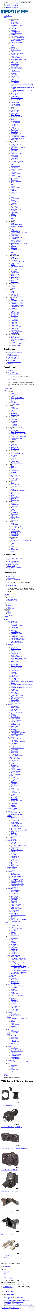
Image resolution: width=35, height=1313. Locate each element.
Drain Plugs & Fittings (17, 25)
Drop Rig (13, 444)
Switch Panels (14, 132)
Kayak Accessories (16, 486)
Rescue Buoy (14, 279)
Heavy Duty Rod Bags (17, 527)
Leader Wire (14, 435)
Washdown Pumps (16, 40)
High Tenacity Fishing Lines (22, 967)
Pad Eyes (13, 203)
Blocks (13, 186)
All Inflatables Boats (16, 224)
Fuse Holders (14, 125)
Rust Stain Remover (16, 68)
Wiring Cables (15, 139)
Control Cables (15, 81)
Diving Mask (14, 408)
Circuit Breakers (15, 121)
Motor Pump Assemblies (17, 305)
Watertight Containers (17, 296)
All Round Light (15, 231)
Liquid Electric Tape (16, 61)
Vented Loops (14, 308)
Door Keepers (14, 192)
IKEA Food (10, 363)
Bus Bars (13, 119)
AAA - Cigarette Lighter (7, 1255)
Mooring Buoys (15, 274)
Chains (13, 342)
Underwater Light (15, 425)
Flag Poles (13, 172)
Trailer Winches (15, 330)
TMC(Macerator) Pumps (17, 39)
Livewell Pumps (15, 31)
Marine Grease (15, 62)
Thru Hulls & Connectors (18, 37)
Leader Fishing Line (19, 969)
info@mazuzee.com (15, 5)
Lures (9, 1017)
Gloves (13, 401)
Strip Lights (14, 248)
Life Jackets (14, 269)
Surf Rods (13, 518)
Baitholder (13, 469)
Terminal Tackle (11, 1060)
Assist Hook (14, 467)
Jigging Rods (14, 514)
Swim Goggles (15, 415)
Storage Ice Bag (15, 534)
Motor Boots (14, 93)
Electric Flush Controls (17, 300)
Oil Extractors (14, 155)
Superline (13, 439)
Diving (9, 936)
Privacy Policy (8, 1278)
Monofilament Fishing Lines (18, 436)
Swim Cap (14, 413)
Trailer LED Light (16, 326)
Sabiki (12, 495)
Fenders (13, 265)
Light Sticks (14, 422)
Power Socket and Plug (7, 1213)
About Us (10, 597)
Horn (12, 127)
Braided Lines (14, 430)
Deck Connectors (15, 122)
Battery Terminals (15, 115)
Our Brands (7, 602)
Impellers (13, 30)
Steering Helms (15, 102)
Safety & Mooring (12, 840)
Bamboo (13, 546)
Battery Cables (15, 112)
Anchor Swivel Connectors (18, 339)
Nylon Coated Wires (19, 963)
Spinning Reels (15, 504)
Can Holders (14, 167)
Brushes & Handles (16, 50)
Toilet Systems (11, 877)
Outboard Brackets (16, 96)
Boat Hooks (14, 260)
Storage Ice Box (15, 535)
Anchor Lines (14, 258)
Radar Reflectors (15, 277)
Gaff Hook (14, 455)
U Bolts (13, 214)
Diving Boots (14, 395)
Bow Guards (14, 314)
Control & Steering (12, 676)
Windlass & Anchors (13, 912)
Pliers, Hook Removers (17, 463)
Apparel (9, 924)
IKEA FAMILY (11, 379)
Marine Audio (14, 130)
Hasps (12, 197)
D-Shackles (14, 190)
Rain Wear (14, 402)
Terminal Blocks (15, 135)
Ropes (12, 280)
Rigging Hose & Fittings (17, 99)
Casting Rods (14, 512)
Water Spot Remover (16, 76)
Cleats (12, 189)
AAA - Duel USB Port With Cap (9, 1170)
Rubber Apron (15, 404)
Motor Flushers (15, 95)
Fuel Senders (14, 149)
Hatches (13, 220)
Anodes (13, 47)
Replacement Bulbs (16, 245)
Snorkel (13, 412)
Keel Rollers (14, 319)
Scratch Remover (15, 71)
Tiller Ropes (14, 322)
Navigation (10, 837)
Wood (12, 551)
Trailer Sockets (15, 328)
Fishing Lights (11, 946)
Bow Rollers (14, 316)
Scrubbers (13, 73)
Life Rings (14, 271)
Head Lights (14, 421)
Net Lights (14, 424)
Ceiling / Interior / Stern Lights (19, 232)
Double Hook (14, 470)
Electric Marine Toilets (17, 302)
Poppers (13, 493)
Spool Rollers (14, 320)
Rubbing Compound (16, 67)
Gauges (13, 152)
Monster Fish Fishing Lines (21, 970)
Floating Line (14, 268)
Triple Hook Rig (15, 449)
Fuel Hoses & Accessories (18, 147)
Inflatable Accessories (17, 226)
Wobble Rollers (15, 333)
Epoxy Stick (14, 56)
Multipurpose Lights (16, 240)
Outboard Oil (14, 156)
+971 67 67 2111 (7, 1287)
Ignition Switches (15, 129)
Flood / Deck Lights (16, 237)
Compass (13, 254)
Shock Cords (14, 282)
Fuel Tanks (14, 150)
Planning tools (11, 360)
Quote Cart (14, 7)
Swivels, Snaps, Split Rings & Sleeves (21, 540)
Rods (8, 1034)
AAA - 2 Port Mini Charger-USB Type (11, 1127)
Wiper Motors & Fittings (17, 138)
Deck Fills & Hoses (16, 144)
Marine (6, 16)
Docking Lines (15, 263)
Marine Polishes (15, 64)
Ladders (13, 175)
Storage (9, 871)
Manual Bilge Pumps (16, 33)
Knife (12, 459)
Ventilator (13, 215)
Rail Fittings (14, 204)
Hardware (10, 775)
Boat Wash (14, 48)
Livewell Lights (15, 238)
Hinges (13, 200)
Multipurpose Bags (16, 531)
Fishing (6, 388)
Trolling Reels (14, 506)
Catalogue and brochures (14, 362)
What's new (10, 370)
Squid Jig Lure (15, 497)
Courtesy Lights (15, 234)
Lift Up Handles (15, 201)
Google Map (10, 1294)
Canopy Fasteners (15, 187)
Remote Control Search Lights (19, 243)
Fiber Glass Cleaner (16, 57)
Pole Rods (13, 515)
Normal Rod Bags (16, 532)
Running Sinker (15, 446)
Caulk (12, 51)
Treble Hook (14, 478)
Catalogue (7, 604)
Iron (12, 548)
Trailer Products (11, 888)
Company (6, 594)
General (13, 456)
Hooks (9, 997)
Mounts (13, 286)
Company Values (12, 600)
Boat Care (10, 644)
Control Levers (15, 82)
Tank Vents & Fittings (17, 161)
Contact (6, 616)
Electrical (9, 704)
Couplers (13, 317)
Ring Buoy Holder (16, 178)
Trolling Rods (14, 520)
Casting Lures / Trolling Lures (19, 490)
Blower (13, 118)
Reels (8, 1029)
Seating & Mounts (12, 867)
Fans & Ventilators (16, 124)
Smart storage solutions (13, 374)
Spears (9, 1063)
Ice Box (13, 292)
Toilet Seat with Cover (17, 306)
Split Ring (13, 476)
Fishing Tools (11, 984)
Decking (13, 170)
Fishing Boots (14, 399)
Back (5, 17)
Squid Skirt (14, 498)
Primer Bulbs (14, 158)
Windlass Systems (15, 345)
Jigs (12, 492)
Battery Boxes (15, 110)
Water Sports (10, 608)
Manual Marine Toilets (17, 303)
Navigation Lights (16, 241)
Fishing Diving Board (17, 453)
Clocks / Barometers (16, 169)
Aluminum (14, 545)
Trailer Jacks (14, 325)
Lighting (9, 816)
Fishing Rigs (10, 976)
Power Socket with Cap (7, 1234)
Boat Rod (13, 510)
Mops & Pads (14, 65)
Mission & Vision (12, 599)
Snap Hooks (14, 207)
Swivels (13, 211)
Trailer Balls (14, 323)
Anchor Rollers (15, 337)
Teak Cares (14, 74)
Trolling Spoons (15, 500)
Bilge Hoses (14, 22)
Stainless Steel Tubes (16, 209)
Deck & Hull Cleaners (17, 53)
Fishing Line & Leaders (13, 955)
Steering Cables (15, 101)
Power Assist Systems (17, 98)
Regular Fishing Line (16, 438)
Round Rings (14, 206)
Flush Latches (14, 193)
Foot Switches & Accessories (19, 343)
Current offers (11, 372)
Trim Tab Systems (16, 105)
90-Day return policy (13, 355)
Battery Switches (15, 113)
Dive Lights (14, 419)
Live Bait (13, 473)
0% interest (10, 354)
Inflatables (10, 811)
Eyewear (13, 396)
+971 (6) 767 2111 (15, 4)
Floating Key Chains (16, 173)
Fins (12, 410)
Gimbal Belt (14, 458)
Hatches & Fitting (12, 808)
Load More (5, 1257)
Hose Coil (13, 28)
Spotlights (13, 246)
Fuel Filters (14, 146)
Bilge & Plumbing (12, 621)
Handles (13, 195)
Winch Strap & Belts (16, 331)
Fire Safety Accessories (17, 266)
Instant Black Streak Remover (19, 59)
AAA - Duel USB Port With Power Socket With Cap (15, 1148)
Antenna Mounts (15, 166)
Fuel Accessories (11, 737)
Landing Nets (14, 461)
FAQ (5, 1273)
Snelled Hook (14, 447)
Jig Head (13, 472)
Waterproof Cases (15, 294)
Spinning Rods (15, 517)
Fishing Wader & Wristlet (17, 398)
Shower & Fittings (16, 34)
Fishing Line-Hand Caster (18, 432)
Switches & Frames (16, 133)
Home (5, 1074)
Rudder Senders (15, 159)
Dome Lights (14, 235)
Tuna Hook (14, 480)
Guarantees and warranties (14, 352)
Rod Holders (14, 180)
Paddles (13, 275)
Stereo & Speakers (16, 181)
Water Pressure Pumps (17, 42)
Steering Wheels (15, 104)
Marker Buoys (15, 272)
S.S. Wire (16, 964)
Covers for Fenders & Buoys (18, 262)
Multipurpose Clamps (16, 176)
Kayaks (9, 1012)
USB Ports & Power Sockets (18, 136)
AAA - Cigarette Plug (6, 1105)
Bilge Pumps (14, 23)
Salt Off (13, 70)
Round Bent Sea (15, 475)
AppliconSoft (8, 1266)
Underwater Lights (16, 249)
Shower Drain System (17, 36)
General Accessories (12, 757)
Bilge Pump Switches (16, 116)
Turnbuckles (14, 212)
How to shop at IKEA (13, 357)
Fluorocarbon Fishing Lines (18, 433)
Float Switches (15, 26)
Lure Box (13, 529)
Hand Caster (14, 524)
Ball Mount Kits (15, 313)
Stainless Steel (15, 549)
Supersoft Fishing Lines (20, 972)
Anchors (13, 340)
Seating (13, 288)
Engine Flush (14, 54)
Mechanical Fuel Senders (17, 153)
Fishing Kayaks (15, 484)
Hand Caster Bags (16, 526)
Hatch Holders (15, 198)
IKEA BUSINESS (12, 359)
